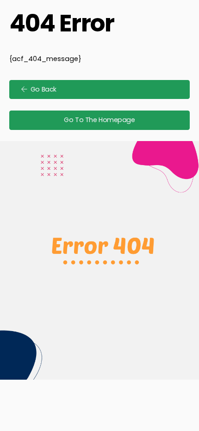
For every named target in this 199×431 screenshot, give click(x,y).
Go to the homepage (99, 119)
